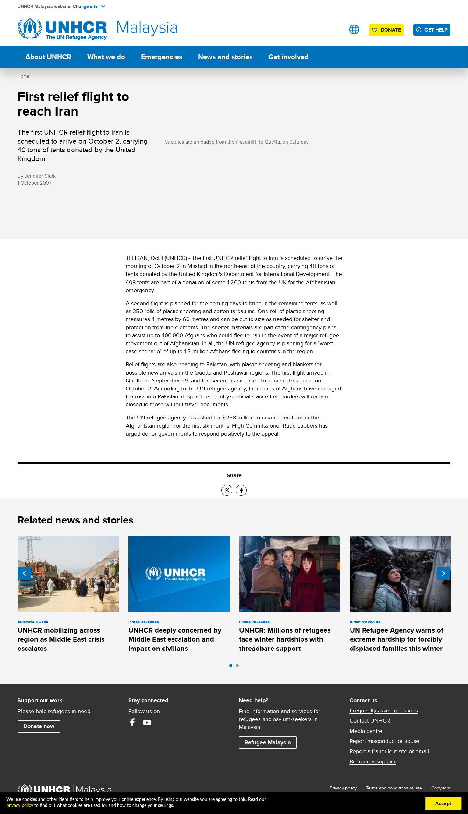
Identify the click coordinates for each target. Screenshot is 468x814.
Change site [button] (85, 6)
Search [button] (334, 29)
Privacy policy (343, 788)
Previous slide (24, 573)
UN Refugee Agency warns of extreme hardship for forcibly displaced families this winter (396, 639)
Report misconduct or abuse (384, 741)
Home (23, 76)
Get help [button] (437, 29)
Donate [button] (391, 29)
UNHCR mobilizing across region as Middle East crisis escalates (61, 639)
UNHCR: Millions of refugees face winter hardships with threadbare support (284, 639)
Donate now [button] (38, 726)
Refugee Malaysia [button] (271, 742)
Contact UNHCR (370, 720)
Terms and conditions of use (394, 788)
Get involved (288, 57)
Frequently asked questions (384, 710)
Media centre (366, 730)
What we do (106, 57)
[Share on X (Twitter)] (226, 490)
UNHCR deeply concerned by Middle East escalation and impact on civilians (174, 639)
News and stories (225, 57)
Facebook (132, 722)
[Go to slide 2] (239, 667)
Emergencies (161, 57)
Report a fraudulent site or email (389, 751)
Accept (443, 803)
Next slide (443, 573)
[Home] (62, 29)
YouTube (147, 722)
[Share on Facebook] (241, 490)
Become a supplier (373, 761)
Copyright (440, 788)
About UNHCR (48, 57)
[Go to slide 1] (232, 667)
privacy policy (19, 805)
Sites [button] (354, 29)
